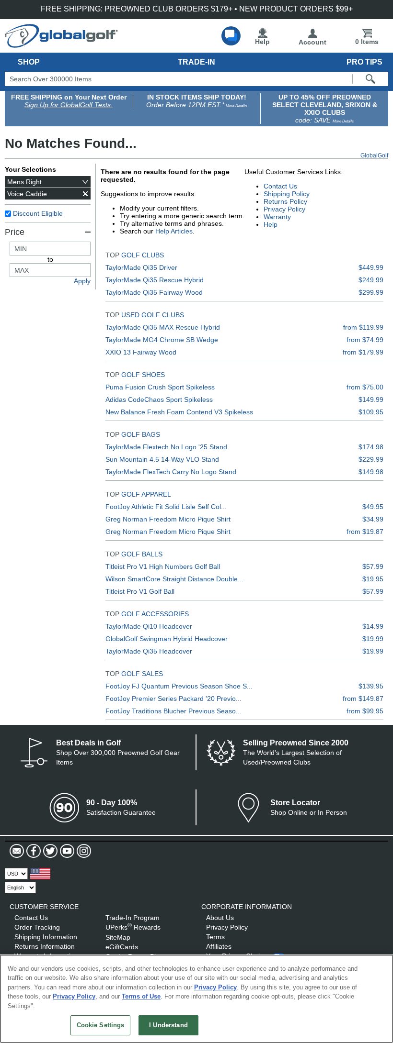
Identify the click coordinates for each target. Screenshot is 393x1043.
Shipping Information (45, 937)
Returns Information (44, 946)
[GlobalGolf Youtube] (66, 851)
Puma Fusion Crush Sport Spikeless (160, 387)
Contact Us (280, 186)
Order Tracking (37, 927)
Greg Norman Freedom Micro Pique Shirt (168, 519)
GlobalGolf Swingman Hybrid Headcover (166, 639)
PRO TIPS (364, 62)
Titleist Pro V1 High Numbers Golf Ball (162, 566)
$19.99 (372, 639)
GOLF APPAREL (146, 494)
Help (262, 41)
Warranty (277, 217)
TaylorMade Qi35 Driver (141, 267)
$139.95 (370, 686)
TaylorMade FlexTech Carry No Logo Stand (170, 472)
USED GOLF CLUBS (152, 315)
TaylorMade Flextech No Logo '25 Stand (166, 447)
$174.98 (370, 447)
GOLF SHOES (143, 374)
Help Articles (174, 231)
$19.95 (372, 579)
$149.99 (370, 399)
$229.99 (370, 459)
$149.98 (370, 472)
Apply (82, 281)
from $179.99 (363, 352)
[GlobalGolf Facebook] (32, 851)
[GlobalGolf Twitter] (49, 851)
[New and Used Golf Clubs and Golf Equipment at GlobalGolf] (61, 44)
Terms (215, 937)
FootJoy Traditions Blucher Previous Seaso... (173, 711)
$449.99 (370, 267)
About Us (220, 917)
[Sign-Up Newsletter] (17, 851)
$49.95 (372, 506)
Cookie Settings (101, 1025)
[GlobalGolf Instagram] (82, 851)
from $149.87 (363, 698)
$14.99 (372, 626)
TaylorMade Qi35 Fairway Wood (154, 292)
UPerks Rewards (133, 927)
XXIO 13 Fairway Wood (140, 352)
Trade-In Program (132, 917)
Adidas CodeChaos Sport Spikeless (159, 399)
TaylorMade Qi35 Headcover (148, 651)
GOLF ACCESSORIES (155, 614)
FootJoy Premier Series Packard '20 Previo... (173, 698)
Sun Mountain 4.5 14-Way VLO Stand (162, 459)
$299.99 (370, 292)
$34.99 (372, 519)
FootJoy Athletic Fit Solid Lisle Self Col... (166, 506)
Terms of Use (141, 996)
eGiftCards (121, 947)
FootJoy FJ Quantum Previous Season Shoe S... (179, 686)
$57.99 (372, 566)
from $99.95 (365, 711)
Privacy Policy (284, 209)
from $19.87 (365, 531)
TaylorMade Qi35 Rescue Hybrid (154, 280)
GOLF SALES (142, 673)
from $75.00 (365, 387)
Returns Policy (285, 201)
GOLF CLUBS (142, 255)
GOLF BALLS (141, 554)
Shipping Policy (287, 194)
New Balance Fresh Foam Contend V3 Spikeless (179, 412)
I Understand (168, 1025)
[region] (196, 998)
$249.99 (370, 280)
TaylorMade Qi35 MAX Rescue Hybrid (162, 327)
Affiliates (218, 946)
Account (312, 42)
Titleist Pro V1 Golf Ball (139, 591)
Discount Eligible (38, 213)
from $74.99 (365, 340)
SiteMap (117, 937)
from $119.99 (363, 327)
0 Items (367, 41)
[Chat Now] (231, 35)
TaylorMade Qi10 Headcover (148, 626)
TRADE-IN (196, 62)
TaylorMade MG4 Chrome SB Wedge (161, 340)
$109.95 (370, 412)
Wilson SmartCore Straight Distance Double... (174, 579)
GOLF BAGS (140, 434)
